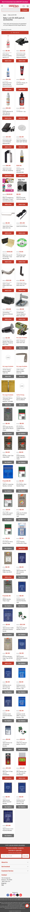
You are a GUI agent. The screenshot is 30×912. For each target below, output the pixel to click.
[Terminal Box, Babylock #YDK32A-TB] (8, 307)
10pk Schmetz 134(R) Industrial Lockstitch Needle (8, 629)
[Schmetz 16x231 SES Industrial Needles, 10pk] (8, 680)
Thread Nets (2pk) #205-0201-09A (21, 255)
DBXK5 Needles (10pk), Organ (7, 600)
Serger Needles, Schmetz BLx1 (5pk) (21, 542)
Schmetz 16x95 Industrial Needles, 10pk (7, 715)
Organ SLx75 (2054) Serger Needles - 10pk (21, 514)
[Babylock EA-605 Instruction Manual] (22, 193)
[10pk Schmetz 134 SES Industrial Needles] (22, 565)
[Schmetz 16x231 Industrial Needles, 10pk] (22, 594)
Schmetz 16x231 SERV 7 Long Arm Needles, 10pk (20, 687)
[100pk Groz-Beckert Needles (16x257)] (22, 738)
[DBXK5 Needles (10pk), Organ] (8, 594)
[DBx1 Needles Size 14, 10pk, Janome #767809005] (22, 766)
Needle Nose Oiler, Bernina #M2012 (21, 398)
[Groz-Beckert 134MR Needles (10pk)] (22, 422)
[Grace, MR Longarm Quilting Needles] (8, 508)
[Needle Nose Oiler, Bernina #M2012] (22, 393)
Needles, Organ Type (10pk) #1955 (8, 456)
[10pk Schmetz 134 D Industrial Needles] (8, 824)
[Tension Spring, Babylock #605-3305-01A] (8, 365)
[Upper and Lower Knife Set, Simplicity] (8, 164)
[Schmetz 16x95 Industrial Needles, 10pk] (8, 709)
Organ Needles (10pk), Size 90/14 (7, 571)
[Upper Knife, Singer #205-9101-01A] (8, 221)
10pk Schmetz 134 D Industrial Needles (8, 829)
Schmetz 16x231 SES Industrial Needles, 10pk (7, 687)
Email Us (3, 883)
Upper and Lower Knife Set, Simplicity (8, 169)
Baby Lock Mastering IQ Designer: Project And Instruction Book (8, 199)
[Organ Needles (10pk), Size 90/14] (8, 565)
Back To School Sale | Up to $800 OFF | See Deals (15, 1)
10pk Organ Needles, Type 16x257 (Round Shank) (8, 428)
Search (25, 10)
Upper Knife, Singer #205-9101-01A (8, 227)
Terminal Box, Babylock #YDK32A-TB (8, 314)
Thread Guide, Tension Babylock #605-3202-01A (21, 314)
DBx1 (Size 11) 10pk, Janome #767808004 (8, 773)
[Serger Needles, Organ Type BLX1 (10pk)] (22, 450)
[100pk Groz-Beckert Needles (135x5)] (22, 623)
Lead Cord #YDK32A (21, 226)
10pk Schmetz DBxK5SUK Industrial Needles (21, 658)
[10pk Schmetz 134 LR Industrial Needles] (8, 738)
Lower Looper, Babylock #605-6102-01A (20, 371)
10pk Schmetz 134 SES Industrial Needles (21, 572)
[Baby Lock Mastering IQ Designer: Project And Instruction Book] (8, 193)
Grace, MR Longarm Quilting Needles (8, 513)
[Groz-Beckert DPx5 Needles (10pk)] (8, 537)
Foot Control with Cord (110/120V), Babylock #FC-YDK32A (7, 143)
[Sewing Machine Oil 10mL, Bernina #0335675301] (8, 106)
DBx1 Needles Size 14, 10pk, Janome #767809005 (21, 773)
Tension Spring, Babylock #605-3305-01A (7, 371)
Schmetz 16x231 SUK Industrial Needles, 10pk (20, 801)
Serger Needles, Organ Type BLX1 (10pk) (20, 457)
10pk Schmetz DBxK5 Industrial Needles (7, 801)
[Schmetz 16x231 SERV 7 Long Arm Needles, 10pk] (22, 680)
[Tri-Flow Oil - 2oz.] (22, 106)
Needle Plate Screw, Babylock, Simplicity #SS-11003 (8, 343)
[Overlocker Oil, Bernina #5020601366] (22, 164)
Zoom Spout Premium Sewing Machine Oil (7, 55)
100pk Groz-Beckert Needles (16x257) (21, 743)
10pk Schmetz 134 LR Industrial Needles (7, 744)
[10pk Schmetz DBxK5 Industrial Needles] (8, 795)
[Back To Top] (27, 909)
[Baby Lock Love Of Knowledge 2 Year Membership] (8, 250)
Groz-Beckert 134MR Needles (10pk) (20, 428)
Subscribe (25, 856)
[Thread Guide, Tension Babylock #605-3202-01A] (22, 307)
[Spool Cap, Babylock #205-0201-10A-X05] (22, 135)
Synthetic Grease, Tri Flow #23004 (21, 83)
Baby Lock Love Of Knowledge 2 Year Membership (7, 256)
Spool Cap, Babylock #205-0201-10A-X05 (21, 141)
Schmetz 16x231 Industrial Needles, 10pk (21, 600)
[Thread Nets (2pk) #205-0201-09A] (22, 250)
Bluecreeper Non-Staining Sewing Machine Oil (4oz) (7, 84)
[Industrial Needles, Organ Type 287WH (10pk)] (8, 651)
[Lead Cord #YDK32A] (22, 221)
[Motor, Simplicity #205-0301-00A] (22, 336)
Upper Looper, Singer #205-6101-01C (7, 285)
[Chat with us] (23, 6)
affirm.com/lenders (15, 903)
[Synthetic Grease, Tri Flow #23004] (22, 78)
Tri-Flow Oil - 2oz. (21, 111)
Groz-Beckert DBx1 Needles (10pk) (21, 485)
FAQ (2, 885)
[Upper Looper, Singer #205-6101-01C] (8, 279)
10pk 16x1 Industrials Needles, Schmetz (8, 485)
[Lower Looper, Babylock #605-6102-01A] (22, 365)
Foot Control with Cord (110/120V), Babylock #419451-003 (21, 56)
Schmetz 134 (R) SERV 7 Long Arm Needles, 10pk (20, 715)
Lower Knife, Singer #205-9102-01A (21, 284)
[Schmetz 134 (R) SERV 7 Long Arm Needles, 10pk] (22, 709)
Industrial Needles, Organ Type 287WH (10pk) (8, 658)
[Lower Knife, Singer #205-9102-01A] (22, 279)
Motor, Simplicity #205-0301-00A (20, 341)
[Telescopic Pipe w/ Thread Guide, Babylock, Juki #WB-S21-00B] (8, 393)
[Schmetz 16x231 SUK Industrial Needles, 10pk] (22, 795)
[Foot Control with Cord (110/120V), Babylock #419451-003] (22, 49)
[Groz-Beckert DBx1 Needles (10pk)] (22, 479)
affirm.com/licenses (23, 907)
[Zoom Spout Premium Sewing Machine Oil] (8, 49)
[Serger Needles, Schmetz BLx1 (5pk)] (22, 537)
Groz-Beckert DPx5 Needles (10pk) (8, 542)
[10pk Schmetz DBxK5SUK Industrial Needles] (22, 651)
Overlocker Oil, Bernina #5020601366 (20, 170)
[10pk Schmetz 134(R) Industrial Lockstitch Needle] (8, 623)
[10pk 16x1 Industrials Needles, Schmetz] (8, 479)
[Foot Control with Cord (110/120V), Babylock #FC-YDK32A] (8, 135)
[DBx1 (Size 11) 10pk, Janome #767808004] (8, 766)
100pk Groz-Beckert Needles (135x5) (21, 628)
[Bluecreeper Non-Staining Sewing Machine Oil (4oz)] (8, 78)
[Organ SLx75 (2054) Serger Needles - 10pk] (22, 508)
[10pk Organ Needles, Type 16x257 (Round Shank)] (8, 422)
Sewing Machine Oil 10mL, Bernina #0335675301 (8, 113)
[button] (2, 6)
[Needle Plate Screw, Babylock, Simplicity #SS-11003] (8, 336)
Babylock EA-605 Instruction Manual (21, 198)
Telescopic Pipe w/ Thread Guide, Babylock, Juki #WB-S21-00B (8, 400)
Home (4, 14)
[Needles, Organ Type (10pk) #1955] (8, 450)
